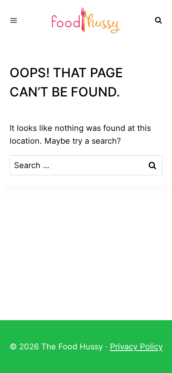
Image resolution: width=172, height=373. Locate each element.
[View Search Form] (158, 20)
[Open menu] (13, 20)
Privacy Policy (136, 346)
